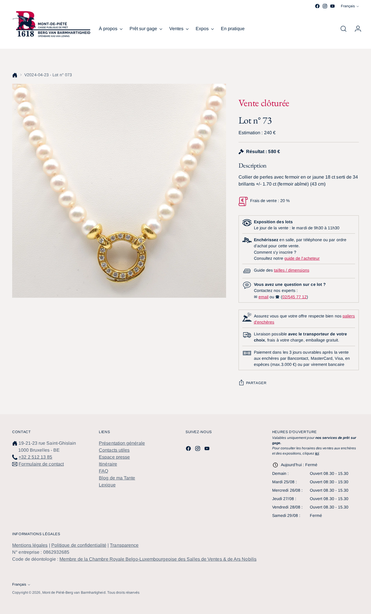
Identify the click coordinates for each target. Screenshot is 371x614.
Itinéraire (108, 464)
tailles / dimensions (291, 270)
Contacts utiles (114, 450)
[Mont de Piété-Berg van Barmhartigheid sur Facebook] (317, 6)
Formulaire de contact (41, 464)
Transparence (124, 545)
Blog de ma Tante (117, 477)
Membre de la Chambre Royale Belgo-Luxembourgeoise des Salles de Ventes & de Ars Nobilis (158, 559)
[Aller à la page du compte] (355, 28)
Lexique (107, 484)
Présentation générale (122, 443)
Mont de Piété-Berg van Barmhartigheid (74, 593)
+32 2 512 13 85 (35, 457)
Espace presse (114, 457)
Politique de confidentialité (78, 545)
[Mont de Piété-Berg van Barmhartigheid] (51, 24)
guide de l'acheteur (302, 258)
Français (348, 6)
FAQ (103, 470)
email (263, 297)
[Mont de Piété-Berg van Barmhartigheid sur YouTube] (332, 6)
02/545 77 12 (294, 297)
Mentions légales (30, 545)
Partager (256, 383)
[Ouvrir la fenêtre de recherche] (343, 28)
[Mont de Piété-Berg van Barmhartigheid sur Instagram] (325, 6)
